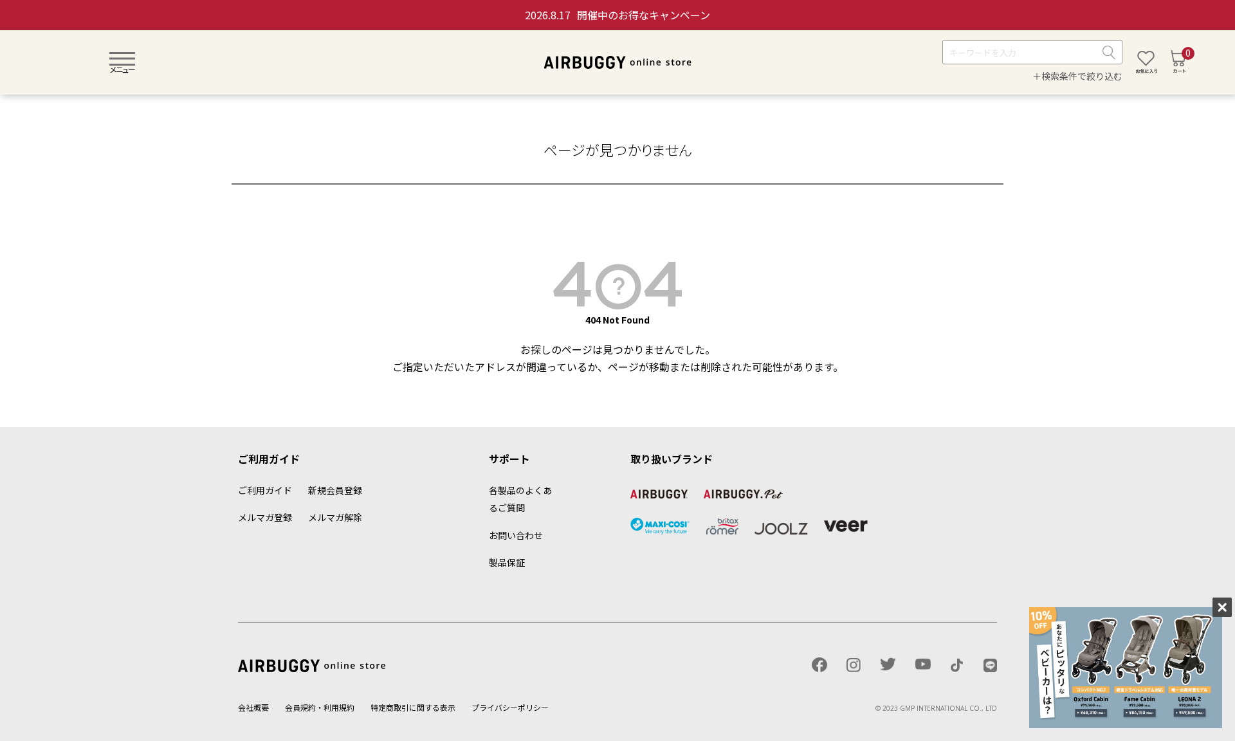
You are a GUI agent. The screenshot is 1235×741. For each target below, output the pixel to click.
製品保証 (507, 562)
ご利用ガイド (265, 490)
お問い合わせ (516, 535)
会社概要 (253, 707)
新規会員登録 (335, 490)
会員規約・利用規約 (319, 707)
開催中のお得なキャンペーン (617, 15)
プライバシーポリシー (510, 707)
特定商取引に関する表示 (412, 707)
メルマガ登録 (265, 517)
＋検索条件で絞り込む (1077, 76)
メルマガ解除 (335, 517)
